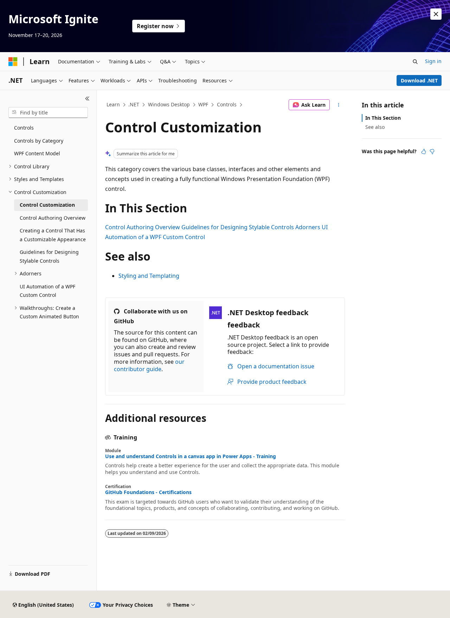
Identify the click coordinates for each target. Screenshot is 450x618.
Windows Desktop (169, 104)
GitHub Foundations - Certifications (148, 492)
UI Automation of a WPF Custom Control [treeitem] (47, 291)
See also (375, 127)
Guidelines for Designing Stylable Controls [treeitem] (49, 256)
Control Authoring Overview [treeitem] (52, 217)
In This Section (383, 117)
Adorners (307, 227)
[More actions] (339, 105)
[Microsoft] (13, 61)
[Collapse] (87, 98)
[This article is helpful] (423, 151)
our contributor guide (149, 365)
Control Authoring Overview (142, 227)
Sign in (433, 61)
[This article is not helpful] (432, 151)
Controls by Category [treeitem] (38, 140)
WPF (203, 104)
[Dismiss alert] (436, 14)
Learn (113, 104)
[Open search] (415, 61)
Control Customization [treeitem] (47, 204)
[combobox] (48, 112)
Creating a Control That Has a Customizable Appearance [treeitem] (53, 235)
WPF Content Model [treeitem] (37, 153)
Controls (227, 104)
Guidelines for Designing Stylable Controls (237, 227)
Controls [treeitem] (24, 127)
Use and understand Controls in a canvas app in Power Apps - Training (190, 456)
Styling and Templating (148, 276)
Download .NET (419, 80)
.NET (133, 104)
